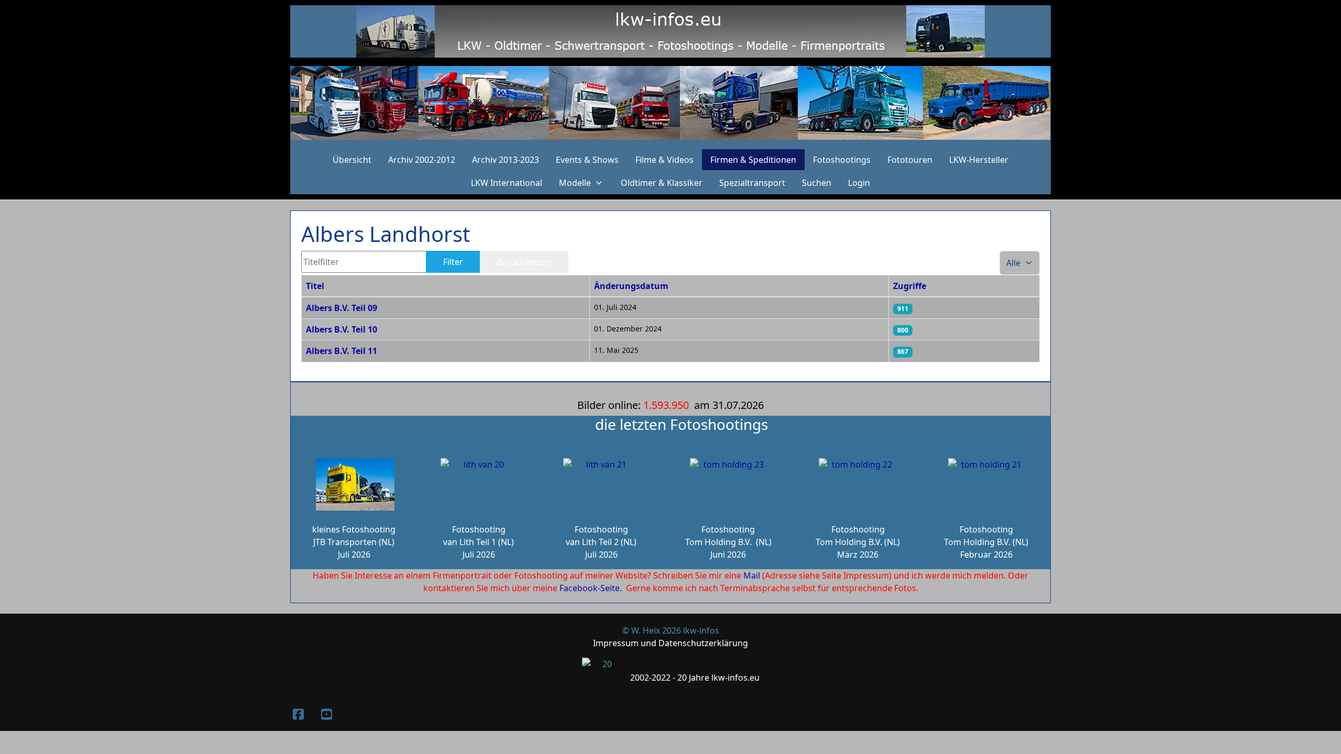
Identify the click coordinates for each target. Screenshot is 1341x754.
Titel (315, 286)
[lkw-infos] (670, 103)
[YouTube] (326, 714)
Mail (751, 575)
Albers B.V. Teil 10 (341, 329)
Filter (453, 262)
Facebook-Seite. (590, 588)
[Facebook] (298, 714)
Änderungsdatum (631, 286)
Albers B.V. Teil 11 (341, 351)
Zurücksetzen (524, 262)
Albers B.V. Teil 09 (341, 308)
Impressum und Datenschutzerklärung (670, 643)
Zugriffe (909, 286)
